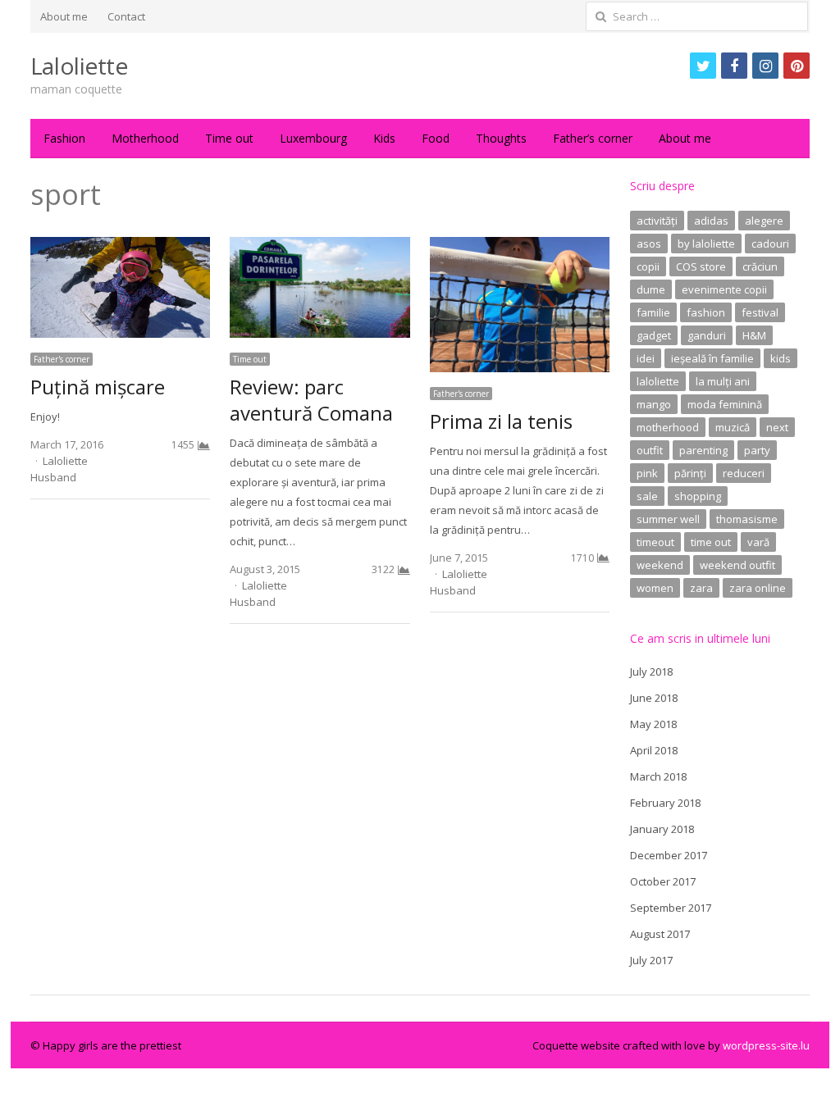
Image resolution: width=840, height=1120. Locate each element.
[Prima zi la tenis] (520, 246)
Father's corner (61, 359)
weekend (660, 565)
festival (760, 312)
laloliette (658, 381)
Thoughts (501, 138)
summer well (668, 519)
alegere (764, 220)
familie (653, 312)
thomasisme (747, 519)
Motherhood (145, 138)
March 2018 (658, 776)
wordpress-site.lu (766, 1045)
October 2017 (663, 881)
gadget (654, 335)
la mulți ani (723, 381)
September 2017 (670, 907)
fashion (706, 312)
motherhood (668, 427)
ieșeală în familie (712, 358)
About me (64, 16)
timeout (655, 542)
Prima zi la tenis (501, 421)
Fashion (64, 138)
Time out (229, 138)
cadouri (770, 243)
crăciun (760, 266)
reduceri (744, 473)
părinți (690, 473)
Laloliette (79, 65)
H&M (754, 335)
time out (711, 542)
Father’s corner (592, 138)
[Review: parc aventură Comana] (320, 246)
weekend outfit (737, 565)
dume (651, 289)
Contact (126, 16)
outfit (650, 450)
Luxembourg (313, 138)
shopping (697, 496)
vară (758, 542)
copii (648, 266)
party (757, 450)
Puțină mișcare (97, 386)
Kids (384, 138)
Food (436, 138)
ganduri (706, 335)
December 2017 (668, 855)
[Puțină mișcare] (120, 246)
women (655, 587)
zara (701, 587)
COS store (701, 266)
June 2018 (654, 697)
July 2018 (651, 671)
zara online (757, 587)
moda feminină (724, 404)
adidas (711, 220)
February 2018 (665, 802)
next (777, 427)
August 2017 (660, 934)
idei (646, 358)
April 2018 (654, 750)
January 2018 (662, 829)
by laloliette (706, 243)
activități (657, 220)
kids (780, 358)
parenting (703, 450)
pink (647, 473)
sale (647, 496)
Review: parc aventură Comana (311, 399)
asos (649, 243)
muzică (732, 427)
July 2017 (651, 960)
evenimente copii (724, 289)
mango (654, 404)
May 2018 (653, 724)
